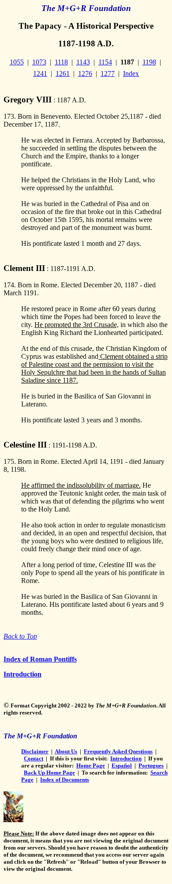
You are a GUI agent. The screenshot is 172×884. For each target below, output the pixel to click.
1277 (108, 73)
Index (131, 73)
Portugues (151, 765)
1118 (61, 62)
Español (122, 765)
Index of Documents (64, 779)
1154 (105, 62)
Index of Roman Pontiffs (40, 659)
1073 (39, 62)
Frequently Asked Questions (118, 751)
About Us (66, 751)
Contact (33, 758)
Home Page (90, 765)
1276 (85, 73)
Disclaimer (35, 751)
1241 (40, 73)
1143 (83, 62)
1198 (149, 62)
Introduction (22, 674)
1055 (17, 62)
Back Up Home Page (49, 772)
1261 (63, 73)
